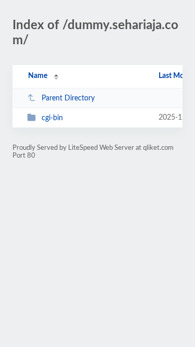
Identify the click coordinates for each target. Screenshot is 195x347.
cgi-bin (52, 118)
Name (37, 76)
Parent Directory (68, 98)
